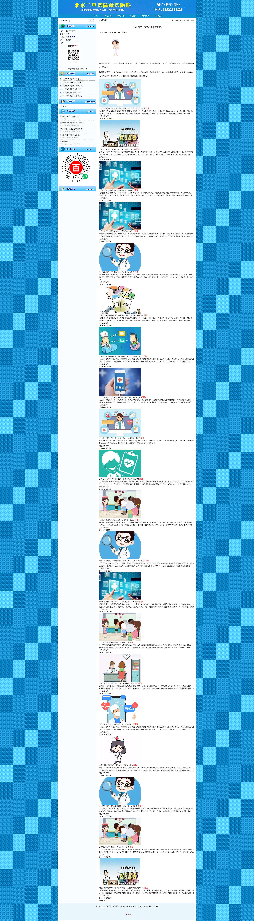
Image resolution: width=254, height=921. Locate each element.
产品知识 (133, 16)
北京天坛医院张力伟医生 (70, 86)
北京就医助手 (104, 116)
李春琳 (156, 906)
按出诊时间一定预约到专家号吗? (72, 129)
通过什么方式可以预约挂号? (70, 116)
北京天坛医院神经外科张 (70, 82)
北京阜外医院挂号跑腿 (69, 93)
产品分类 (120, 16)
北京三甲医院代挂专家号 (70, 96)
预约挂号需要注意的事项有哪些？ (72, 123)
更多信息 (102, 900)
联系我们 (158, 16)
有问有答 (145, 16)
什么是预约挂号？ (66, 141)
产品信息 (108, 16)
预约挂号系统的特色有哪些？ (70, 135)
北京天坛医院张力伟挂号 (70, 79)
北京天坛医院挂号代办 (69, 89)
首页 (95, 16)
